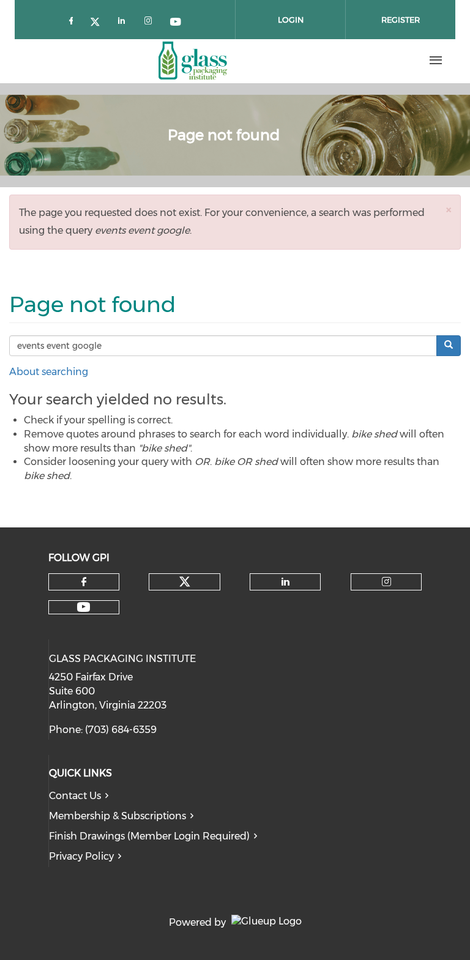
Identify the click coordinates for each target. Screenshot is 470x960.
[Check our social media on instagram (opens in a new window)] (150, 20)
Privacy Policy (81, 856)
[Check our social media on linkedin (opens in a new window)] (125, 20)
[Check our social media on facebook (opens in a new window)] (73, 20)
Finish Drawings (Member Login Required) (149, 836)
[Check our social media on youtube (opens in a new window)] (176, 20)
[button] (449, 209)
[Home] (193, 60)
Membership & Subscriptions (117, 816)
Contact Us (75, 796)
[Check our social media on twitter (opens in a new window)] (99, 20)
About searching (48, 372)
